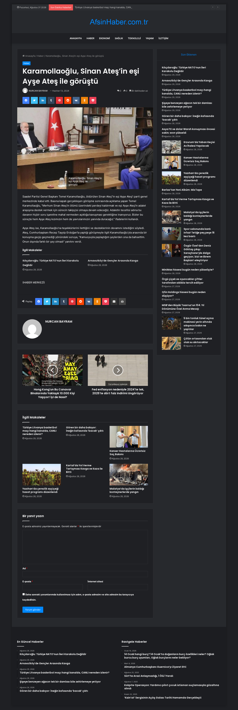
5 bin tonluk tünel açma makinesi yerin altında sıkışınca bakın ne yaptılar (199, 323)
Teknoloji (134, 38)
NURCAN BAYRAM (38, 90)
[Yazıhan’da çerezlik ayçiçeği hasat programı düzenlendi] (41, 474)
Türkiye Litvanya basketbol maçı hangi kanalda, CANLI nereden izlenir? (113, 7)
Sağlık (119, 38)
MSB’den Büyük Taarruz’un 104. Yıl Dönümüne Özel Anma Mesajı (183, 307)
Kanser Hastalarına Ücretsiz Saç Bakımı (127, 452)
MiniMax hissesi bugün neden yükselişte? (188, 269)
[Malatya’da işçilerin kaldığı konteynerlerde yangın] (129, 474)
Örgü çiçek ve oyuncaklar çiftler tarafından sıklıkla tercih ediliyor (183, 280)
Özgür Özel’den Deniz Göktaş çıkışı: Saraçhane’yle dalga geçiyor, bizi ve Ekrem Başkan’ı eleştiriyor (197, 253)
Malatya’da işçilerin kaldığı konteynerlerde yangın (127, 490)
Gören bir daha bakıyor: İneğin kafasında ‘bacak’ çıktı (84, 429)
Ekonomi (104, 38)
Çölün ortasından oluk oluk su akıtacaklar (198, 340)
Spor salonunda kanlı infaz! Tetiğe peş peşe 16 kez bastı (199, 232)
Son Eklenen (189, 54)
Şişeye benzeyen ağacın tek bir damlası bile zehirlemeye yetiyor (187, 104)
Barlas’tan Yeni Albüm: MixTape (182, 190)
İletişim (163, 38)
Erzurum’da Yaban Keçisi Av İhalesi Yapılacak (199, 144)
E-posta (27, 581)
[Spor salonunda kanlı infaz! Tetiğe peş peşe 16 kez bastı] (171, 233)
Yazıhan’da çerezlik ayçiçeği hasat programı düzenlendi (40, 490)
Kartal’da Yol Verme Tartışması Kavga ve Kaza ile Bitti (84, 469)
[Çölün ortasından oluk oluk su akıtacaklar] (171, 343)
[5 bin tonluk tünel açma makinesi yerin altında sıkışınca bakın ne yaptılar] (171, 323)
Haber (90, 38)
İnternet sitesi (95, 581)
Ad (24, 568)
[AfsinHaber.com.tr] (119, 22)
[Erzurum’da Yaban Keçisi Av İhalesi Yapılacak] (171, 146)
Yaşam (150, 38)
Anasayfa (76, 38)
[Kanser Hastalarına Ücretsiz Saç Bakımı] (129, 436)
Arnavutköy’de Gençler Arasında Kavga (113, 260)
